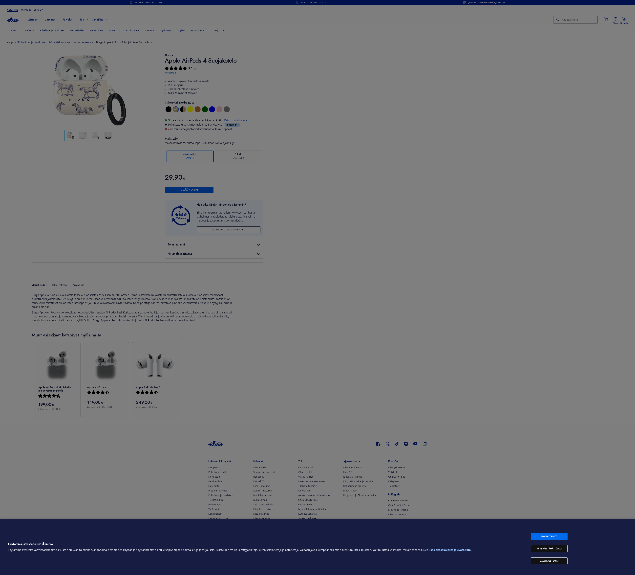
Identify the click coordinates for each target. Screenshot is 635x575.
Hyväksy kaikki (549, 536)
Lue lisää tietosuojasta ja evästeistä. (447, 550)
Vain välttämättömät (549, 548)
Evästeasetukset (549, 560)
